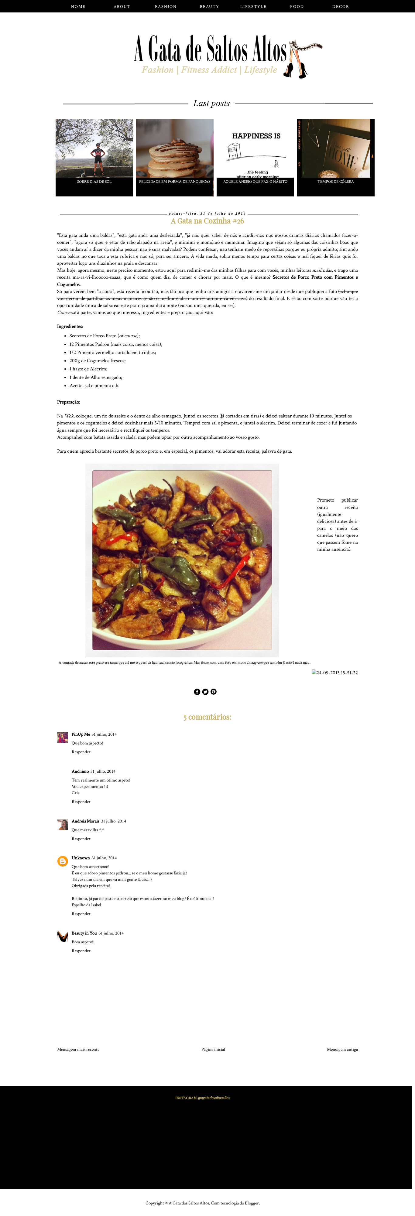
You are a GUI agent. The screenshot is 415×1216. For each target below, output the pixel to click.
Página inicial (213, 1049)
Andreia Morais (85, 821)
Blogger (252, 1203)
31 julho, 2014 (104, 734)
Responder (81, 752)
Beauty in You (84, 933)
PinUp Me (81, 734)
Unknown (81, 858)
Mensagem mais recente (78, 1049)
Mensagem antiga (342, 1049)
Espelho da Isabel (86, 905)
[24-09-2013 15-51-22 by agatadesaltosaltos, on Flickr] (337, 672)
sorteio (126, 898)
